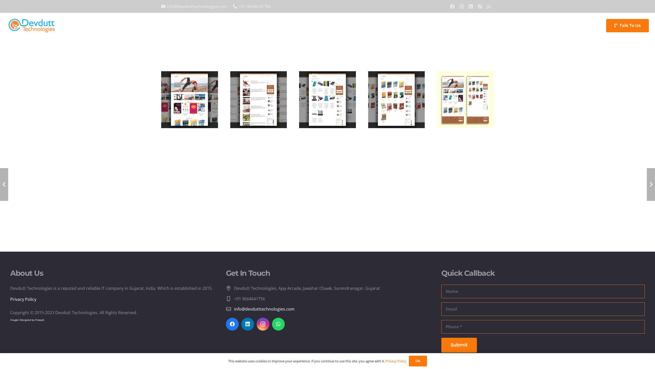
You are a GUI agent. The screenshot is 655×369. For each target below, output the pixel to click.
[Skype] (480, 6)
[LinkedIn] (470, 6)
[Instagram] (461, 6)
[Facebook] (452, 6)
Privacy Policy (23, 299)
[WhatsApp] (489, 6)
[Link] (31, 25)
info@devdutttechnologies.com (264, 309)
